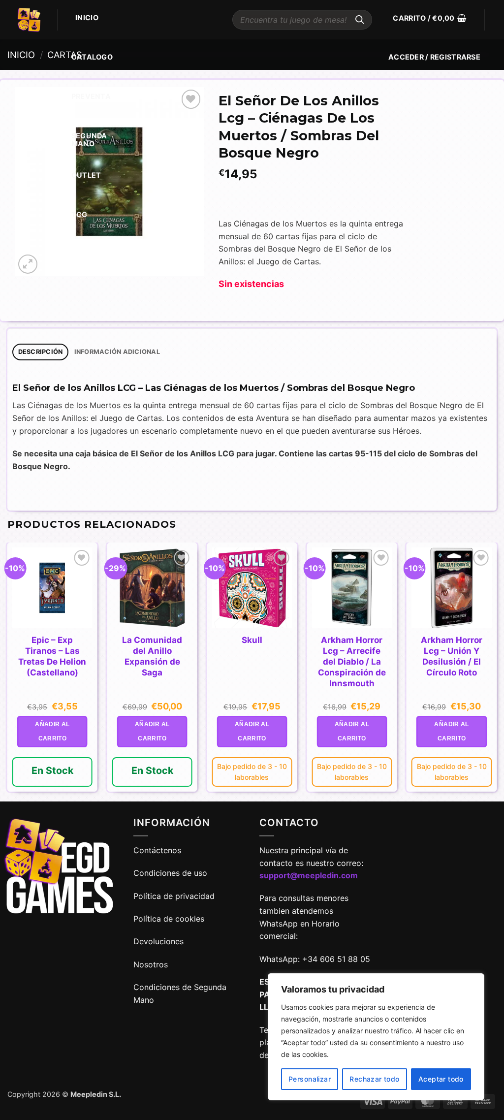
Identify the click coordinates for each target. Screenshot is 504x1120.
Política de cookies (168, 919)
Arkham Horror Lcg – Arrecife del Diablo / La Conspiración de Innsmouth (352, 661)
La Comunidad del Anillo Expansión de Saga (152, 656)
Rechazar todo (374, 1079)
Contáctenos (158, 850)
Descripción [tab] (40, 351)
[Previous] (7, 671)
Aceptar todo (441, 1079)
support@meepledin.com (308, 875)
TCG (79, 214)
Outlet (86, 175)
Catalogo (92, 57)
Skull (252, 640)
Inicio (86, 17)
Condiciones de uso (170, 873)
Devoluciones (158, 941)
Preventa (91, 96)
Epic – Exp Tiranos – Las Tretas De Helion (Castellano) (52, 656)
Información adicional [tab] (117, 351)
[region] (376, 1036)
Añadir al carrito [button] (52, 731)
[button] (429, 18)
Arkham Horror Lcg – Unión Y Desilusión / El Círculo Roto (451, 656)
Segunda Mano (89, 139)
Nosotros (150, 964)
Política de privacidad (174, 896)
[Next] (496, 671)
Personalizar (309, 1079)
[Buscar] (359, 20)
